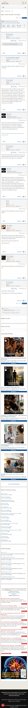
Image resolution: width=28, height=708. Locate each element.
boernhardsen (5, 507)
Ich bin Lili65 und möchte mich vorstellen (9, 523)
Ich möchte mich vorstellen (6, 526)
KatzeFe (4, 527)
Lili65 (4, 524)
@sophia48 (11, 133)
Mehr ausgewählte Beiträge (14, 484)
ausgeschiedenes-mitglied (13, 57)
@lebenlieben (4, 291)
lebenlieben (11, 256)
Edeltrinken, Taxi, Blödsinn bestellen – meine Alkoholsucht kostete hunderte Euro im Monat (14, 416)
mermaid (10, 225)
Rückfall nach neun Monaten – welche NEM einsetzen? (13, 645)
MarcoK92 (5, 521)
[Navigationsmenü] (23, 3)
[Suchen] (25, 2)
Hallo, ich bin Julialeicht (6, 510)
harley (9, 114)
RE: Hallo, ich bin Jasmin (6, 562)
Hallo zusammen (4, 503)
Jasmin (4, 498)
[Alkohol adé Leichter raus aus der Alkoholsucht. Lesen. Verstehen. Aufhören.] (5, 2)
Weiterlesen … (14, 363)
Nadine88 (4, 541)
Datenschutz (10, 699)
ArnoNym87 (5, 534)
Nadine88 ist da (4, 540)
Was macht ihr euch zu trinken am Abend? (10, 598)
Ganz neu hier (4, 493)
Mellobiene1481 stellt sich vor (7, 500)
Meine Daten (4, 699)
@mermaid (18, 133)
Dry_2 (4, 531)
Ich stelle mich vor (4, 516)
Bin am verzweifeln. (5, 520)
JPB (3, 517)
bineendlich (10, 34)
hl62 (3, 537)
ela (8, 201)
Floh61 (4, 559)
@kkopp (14, 133)
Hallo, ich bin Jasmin (5, 496)
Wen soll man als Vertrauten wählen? (9, 605)
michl (4, 564)
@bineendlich (4, 66)
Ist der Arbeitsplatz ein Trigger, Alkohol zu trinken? (12, 621)
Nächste (24, 17)
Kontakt (24, 699)
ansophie (13, 22)
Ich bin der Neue (4, 506)
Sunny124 (5, 494)
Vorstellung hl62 (4, 536)
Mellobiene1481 (6, 501)
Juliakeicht (5, 511)
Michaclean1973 (6, 514)
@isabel (3, 133)
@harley (3, 154)
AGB (21, 699)
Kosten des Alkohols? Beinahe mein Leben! (10, 387)
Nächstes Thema (15, 312)
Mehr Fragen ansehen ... (6, 653)
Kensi (4, 504)
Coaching (18, 701)
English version (11, 701)
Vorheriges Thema (7, 312)
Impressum (16, 699)
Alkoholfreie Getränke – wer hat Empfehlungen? (11, 638)
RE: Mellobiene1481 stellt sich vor (8, 557)
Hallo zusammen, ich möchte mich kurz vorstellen (11, 513)
